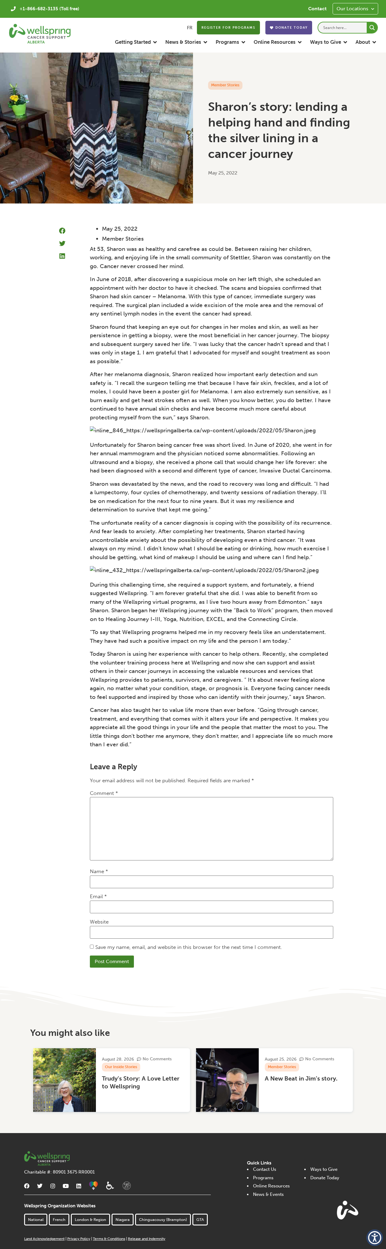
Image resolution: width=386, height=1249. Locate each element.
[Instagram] (52, 1186)
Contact (317, 8)
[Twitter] (40, 1186)
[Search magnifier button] (372, 27)
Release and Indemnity (146, 1239)
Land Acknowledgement (44, 1239)
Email (98, 896)
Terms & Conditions (109, 1239)
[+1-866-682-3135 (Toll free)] (13, 8)
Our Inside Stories (121, 1067)
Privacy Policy (78, 1239)
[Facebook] (27, 1186)
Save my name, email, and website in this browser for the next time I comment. (188, 947)
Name (99, 871)
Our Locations (352, 8)
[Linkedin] (78, 1186)
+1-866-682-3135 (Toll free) (49, 8)
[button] (136, 42)
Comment (104, 793)
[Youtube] (65, 1186)
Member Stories (225, 85)
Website (99, 922)
